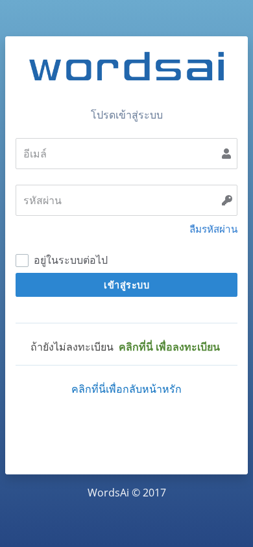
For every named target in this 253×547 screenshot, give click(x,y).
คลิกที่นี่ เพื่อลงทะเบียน (169, 347)
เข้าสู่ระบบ (126, 285)
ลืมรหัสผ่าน (213, 228)
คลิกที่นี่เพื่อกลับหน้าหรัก (126, 389)
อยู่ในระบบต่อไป (69, 260)
